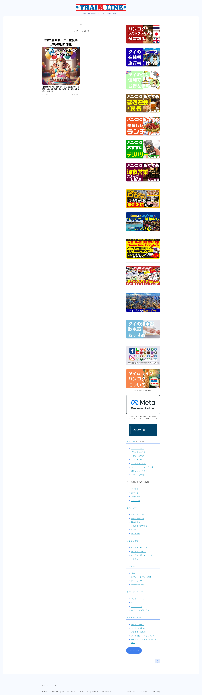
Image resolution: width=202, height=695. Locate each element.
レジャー (131, 566)
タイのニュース (137, 624)
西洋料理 (134, 493)
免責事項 (95, 692)
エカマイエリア (137, 460)
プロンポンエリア (138, 452)
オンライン (135, 559)
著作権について (107, 692)
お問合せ (45, 692)
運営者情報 (55, 692)
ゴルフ (134, 573)
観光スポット (136, 522)
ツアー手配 (135, 533)
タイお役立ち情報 (135, 617)
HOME (44, 685)
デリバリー (135, 500)
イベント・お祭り (138, 514)
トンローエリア (137, 456)
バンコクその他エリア (140, 475)
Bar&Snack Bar (137, 584)
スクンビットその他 (139, 471)
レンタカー (135, 530)
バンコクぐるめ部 (138, 632)
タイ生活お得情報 (138, 628)
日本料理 (131, 441)
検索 (157, 661)
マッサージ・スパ (138, 599)
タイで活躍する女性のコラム (143, 636)
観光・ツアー (133, 507)
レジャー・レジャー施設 (141, 577)
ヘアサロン (135, 602)
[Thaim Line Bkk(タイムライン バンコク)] (101, 7)
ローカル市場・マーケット (142, 555)
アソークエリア (137, 448)
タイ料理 (134, 489)
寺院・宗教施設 (137, 518)
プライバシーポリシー (69, 692)
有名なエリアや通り (139, 526)
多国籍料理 (135, 496)
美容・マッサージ (135, 592)
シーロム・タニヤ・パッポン (143, 467)
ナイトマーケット (138, 581)
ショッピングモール (139, 548)
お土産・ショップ (138, 551)
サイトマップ (84, 692)
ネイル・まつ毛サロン (140, 610)
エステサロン (136, 606)
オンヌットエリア (138, 463)
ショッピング (133, 541)
